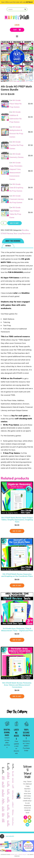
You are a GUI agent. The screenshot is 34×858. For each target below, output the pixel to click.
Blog (13, 773)
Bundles (25, 230)
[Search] (25, 9)
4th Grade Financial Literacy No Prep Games (16, 199)
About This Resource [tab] (13, 241)
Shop (13, 780)
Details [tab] (8, 246)
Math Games (3, 793)
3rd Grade (8, 799)
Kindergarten (8, 775)
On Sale (3, 815)
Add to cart (14, 223)
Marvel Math (13, 854)
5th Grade (8, 815)
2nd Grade (8, 791)
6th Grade (8, 823)
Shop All (3, 820)
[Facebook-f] (25, 817)
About (13, 812)
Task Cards (3, 801)
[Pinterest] (25, 821)
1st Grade (8, 784)
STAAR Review (7, 233)
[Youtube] (29, 821)
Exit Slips (3, 809)
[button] (30, 44)
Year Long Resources (22, 233)
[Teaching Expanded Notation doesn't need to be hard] (5, 846)
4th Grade (8, 807)
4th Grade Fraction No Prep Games (16, 145)
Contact (13, 821)
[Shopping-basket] (27, 824)
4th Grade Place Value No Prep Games (15, 103)
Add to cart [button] (17, 531)
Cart (13, 786)
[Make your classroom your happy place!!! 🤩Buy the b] (28, 846)
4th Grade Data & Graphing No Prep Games (16, 187)
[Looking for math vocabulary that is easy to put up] (17, 846)
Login (13, 804)
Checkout (13, 795)
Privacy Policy (22, 854)
